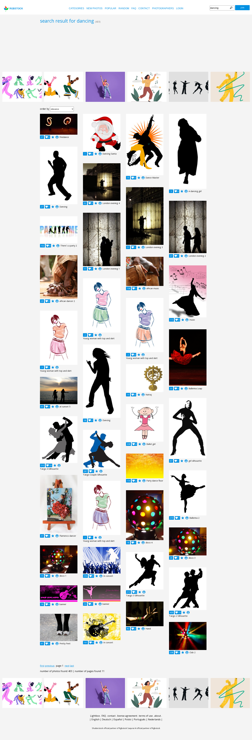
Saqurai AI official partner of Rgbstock (143, 728)
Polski (128, 719)
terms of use (146, 715)
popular (110, 8)
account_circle (57, 137)
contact (144, 8)
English (95, 719)
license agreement (127, 715)
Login (179, 8)
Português (139, 719)
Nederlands (154, 719)
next (67, 665)
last (72, 665)
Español (117, 719)
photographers (163, 8)
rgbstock (16, 8)
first (42, 665)
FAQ (133, 8)
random (124, 8)
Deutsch (106, 719)
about (157, 715)
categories (76, 8)
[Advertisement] (126, 47)
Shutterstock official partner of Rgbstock (109, 728)
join (242, 7)
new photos (94, 8)
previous (50, 665)
